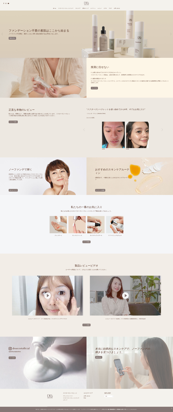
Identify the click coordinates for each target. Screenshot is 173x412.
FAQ (85, 398)
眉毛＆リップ (85, 8)
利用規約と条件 (120, 409)
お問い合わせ (117, 8)
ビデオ (105, 8)
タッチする (94, 88)
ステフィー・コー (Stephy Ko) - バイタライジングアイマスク (47, 318)
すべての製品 (86, 241)
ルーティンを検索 (100, 190)
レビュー (100, 8)
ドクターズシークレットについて (65, 8)
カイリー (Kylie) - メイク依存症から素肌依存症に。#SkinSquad (125, 318)
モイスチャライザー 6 (96, 235)
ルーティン (93, 8)
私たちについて (13, 190)
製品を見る (12, 38)
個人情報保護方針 (112, 409)
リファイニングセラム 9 (114, 235)
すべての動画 (86, 324)
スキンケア (77, 8)
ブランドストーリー (68, 396)
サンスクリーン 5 (77, 235)
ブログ (110, 8)
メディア (65, 400)
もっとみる (12, 357)
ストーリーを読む (90, 117)
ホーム (54, 8)
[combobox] (109, 396)
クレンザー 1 (58, 235)
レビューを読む (13, 121)
